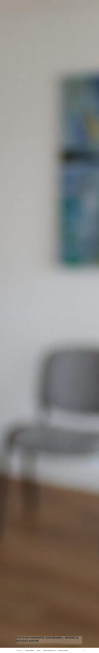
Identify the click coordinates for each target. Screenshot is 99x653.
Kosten (38, 650)
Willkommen (20, 650)
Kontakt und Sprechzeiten (49, 650)
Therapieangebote (29, 650)
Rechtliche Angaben (63, 650)
